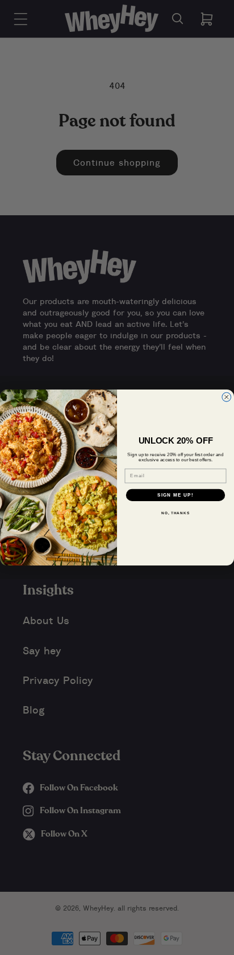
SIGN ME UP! (175, 494)
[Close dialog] (226, 396)
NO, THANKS (175, 513)
